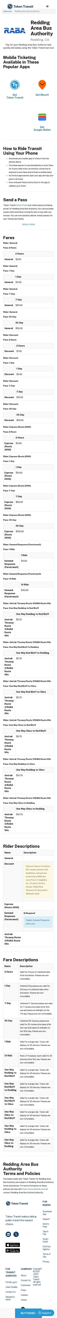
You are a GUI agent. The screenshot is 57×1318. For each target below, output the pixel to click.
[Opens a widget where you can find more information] (44, 1313)
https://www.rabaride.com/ (34, 1189)
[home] (20, 6)
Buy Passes (28, 1313)
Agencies (7, 11)
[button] (47, 6)
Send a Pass (21, 205)
